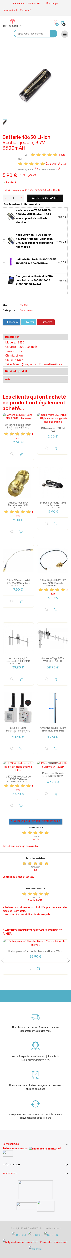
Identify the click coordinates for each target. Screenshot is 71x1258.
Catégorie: (9, 310)
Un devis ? (25, 10)
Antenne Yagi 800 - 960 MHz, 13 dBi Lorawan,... (52, 661)
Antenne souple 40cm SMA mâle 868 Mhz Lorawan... (53, 730)
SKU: (5, 304)
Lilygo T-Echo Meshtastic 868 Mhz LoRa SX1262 (18, 730)
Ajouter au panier (45, 198)
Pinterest (46, 322)
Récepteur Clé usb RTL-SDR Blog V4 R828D (53, 776)
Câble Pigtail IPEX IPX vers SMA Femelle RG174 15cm (53, 583)
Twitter (29, 322)
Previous (3, 960)
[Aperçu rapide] (11, 454)
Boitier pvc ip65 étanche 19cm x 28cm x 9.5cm (35, 951)
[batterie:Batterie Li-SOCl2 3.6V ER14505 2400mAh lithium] (11, 261)
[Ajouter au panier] (21, 454)
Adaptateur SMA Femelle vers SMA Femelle (18, 505)
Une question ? (10, 10)
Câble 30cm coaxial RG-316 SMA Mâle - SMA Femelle (18, 583)
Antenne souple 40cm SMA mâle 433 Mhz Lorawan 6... (18, 427)
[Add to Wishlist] (7, 56)
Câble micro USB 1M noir (53, 430)
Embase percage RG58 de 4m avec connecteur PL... (52, 505)
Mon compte (52, 3)
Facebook (12, 322)
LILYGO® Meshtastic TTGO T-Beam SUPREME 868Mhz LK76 (18, 781)
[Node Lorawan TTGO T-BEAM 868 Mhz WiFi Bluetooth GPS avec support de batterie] (11, 216)
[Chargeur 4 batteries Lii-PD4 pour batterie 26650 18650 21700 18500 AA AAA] (11, 280)
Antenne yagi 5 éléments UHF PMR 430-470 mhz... (18, 661)
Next (67, 960)
